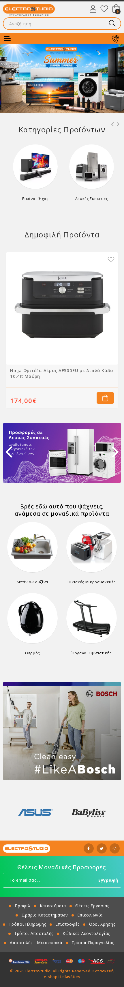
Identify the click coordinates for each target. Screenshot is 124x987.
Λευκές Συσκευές (91, 198)
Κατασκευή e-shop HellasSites (79, 973)
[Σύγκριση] (101, 259)
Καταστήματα (53, 905)
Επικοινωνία (90, 915)
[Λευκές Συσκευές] (91, 166)
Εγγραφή (108, 880)
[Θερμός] (32, 618)
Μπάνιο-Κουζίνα (32, 581)
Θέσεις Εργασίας (92, 905)
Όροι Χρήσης (102, 924)
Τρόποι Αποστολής (33, 933)
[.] (62, 78)
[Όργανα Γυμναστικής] (91, 618)
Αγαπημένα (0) (104, 8)
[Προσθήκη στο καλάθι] (105, 398)
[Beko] (88, 812)
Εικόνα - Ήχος (35, 198)
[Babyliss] (35, 812)
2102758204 (115, 38)
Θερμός (32, 653)
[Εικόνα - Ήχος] (35, 166)
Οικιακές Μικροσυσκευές (91, 581)
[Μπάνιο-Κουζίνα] (32, 547)
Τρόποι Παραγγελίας (93, 942)
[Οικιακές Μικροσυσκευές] (91, 547)
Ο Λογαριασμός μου (93, 8)
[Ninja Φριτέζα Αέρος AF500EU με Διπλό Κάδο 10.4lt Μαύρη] (62, 308)
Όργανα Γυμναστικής (92, 653)
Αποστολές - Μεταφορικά (36, 942)
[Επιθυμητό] (111, 259)
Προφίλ (22, 905)
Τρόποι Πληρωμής (27, 924)
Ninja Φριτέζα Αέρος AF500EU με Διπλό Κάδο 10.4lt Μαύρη (61, 373)
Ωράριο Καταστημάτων (44, 915)
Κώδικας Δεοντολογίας (86, 933)
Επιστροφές (67, 924)
